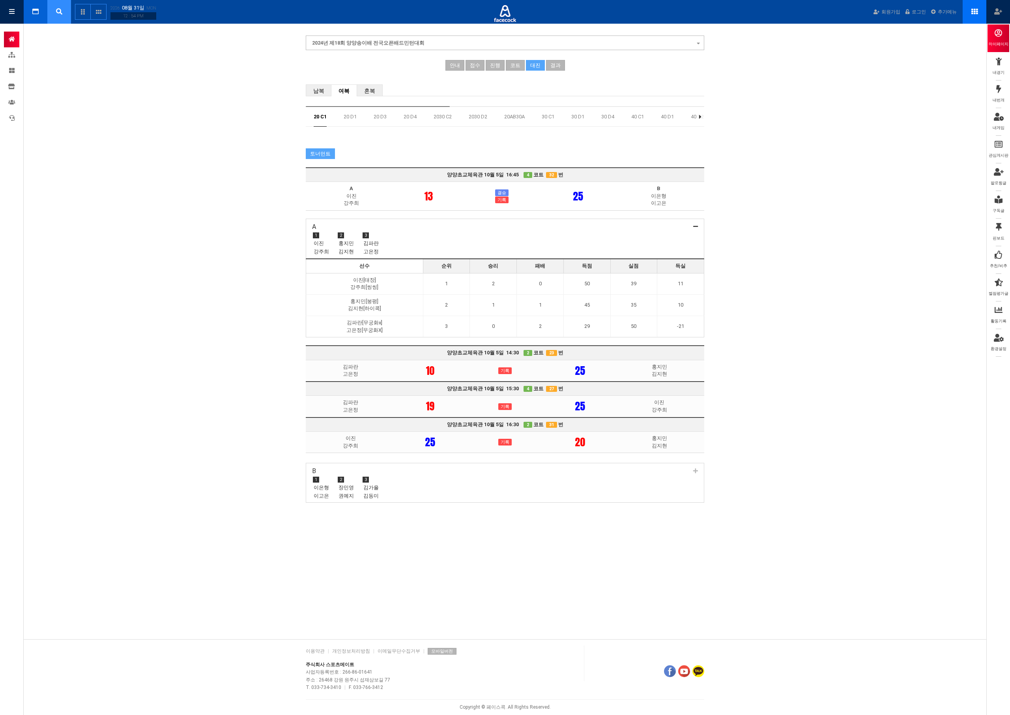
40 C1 (637, 117)
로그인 (919, 12)
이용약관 (315, 651)
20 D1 (350, 117)
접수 (475, 65)
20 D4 (410, 117)
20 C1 (320, 117)
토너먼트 (320, 154)
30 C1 (548, 117)
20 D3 (380, 117)
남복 (318, 91)
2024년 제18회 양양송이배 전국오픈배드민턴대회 (368, 43)
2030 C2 (443, 117)
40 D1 (667, 117)
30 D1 (577, 117)
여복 (344, 91)
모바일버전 (442, 651)
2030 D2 (478, 117)
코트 (515, 65)
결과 (555, 65)
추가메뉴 (947, 12)
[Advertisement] (505, 572)
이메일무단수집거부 (399, 651)
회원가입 (890, 12)
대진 (535, 65)
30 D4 (607, 117)
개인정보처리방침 (351, 651)
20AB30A (514, 117)
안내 (455, 65)
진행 (495, 65)
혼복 (369, 91)
